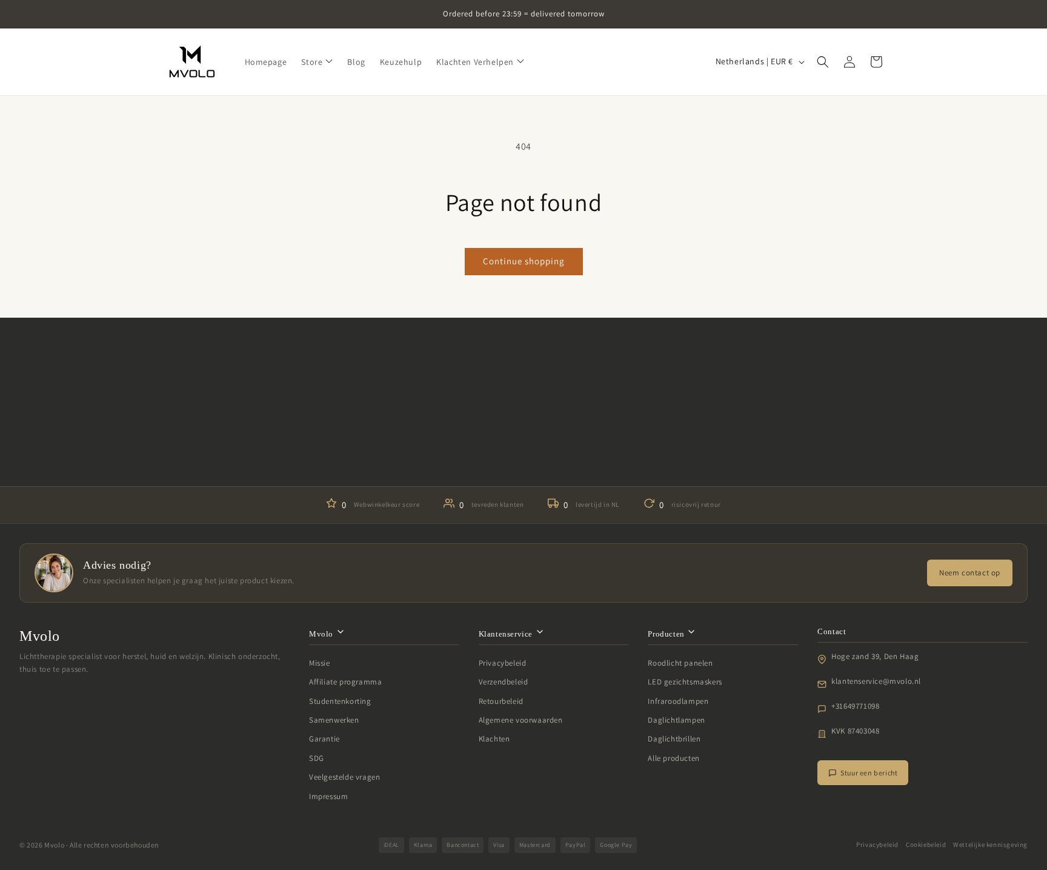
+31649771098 (855, 706)
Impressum (328, 796)
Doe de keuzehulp (523, 449)
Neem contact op (969, 572)
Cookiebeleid (926, 844)
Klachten (494, 739)
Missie (319, 663)
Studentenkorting (340, 701)
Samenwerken (334, 720)
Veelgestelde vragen (344, 777)
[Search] (822, 62)
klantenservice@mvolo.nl (876, 681)
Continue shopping (524, 261)
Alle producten (673, 758)
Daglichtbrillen (674, 739)
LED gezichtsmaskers (685, 682)
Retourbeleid (501, 701)
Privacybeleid (503, 663)
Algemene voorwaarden (521, 720)
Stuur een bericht (868, 772)
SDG (316, 758)
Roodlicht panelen (680, 663)
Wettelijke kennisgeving (990, 844)
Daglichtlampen (676, 720)
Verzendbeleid (503, 682)
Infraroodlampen (678, 701)
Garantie (324, 739)
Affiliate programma (345, 682)
